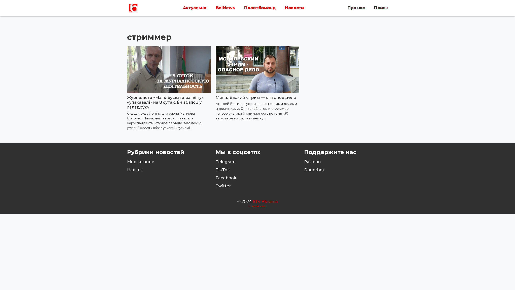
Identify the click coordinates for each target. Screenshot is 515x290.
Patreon (312, 161)
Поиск (381, 7)
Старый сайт (258, 206)
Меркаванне (140, 161)
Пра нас (356, 7)
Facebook (226, 177)
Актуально (194, 7)
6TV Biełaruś (265, 201)
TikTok (223, 169)
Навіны (134, 169)
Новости (294, 7)
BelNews (225, 7)
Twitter (223, 185)
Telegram (226, 161)
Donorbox (314, 169)
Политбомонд (260, 7)
